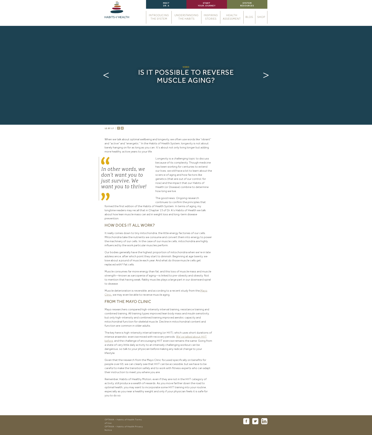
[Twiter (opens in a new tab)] (255, 421)
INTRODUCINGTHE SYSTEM (159, 17)
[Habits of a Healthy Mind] (266, 75)
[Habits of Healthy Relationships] (106, 75)
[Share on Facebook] (118, 128)
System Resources (247, 4)
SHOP (261, 17)
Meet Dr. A (166, 4)
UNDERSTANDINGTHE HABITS (186, 17)
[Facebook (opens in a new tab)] (246, 421)
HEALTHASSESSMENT (232, 17)
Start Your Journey (206, 4)
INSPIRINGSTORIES (211, 17)
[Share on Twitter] (122, 128)
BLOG (249, 17)
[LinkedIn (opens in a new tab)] (264, 421)
